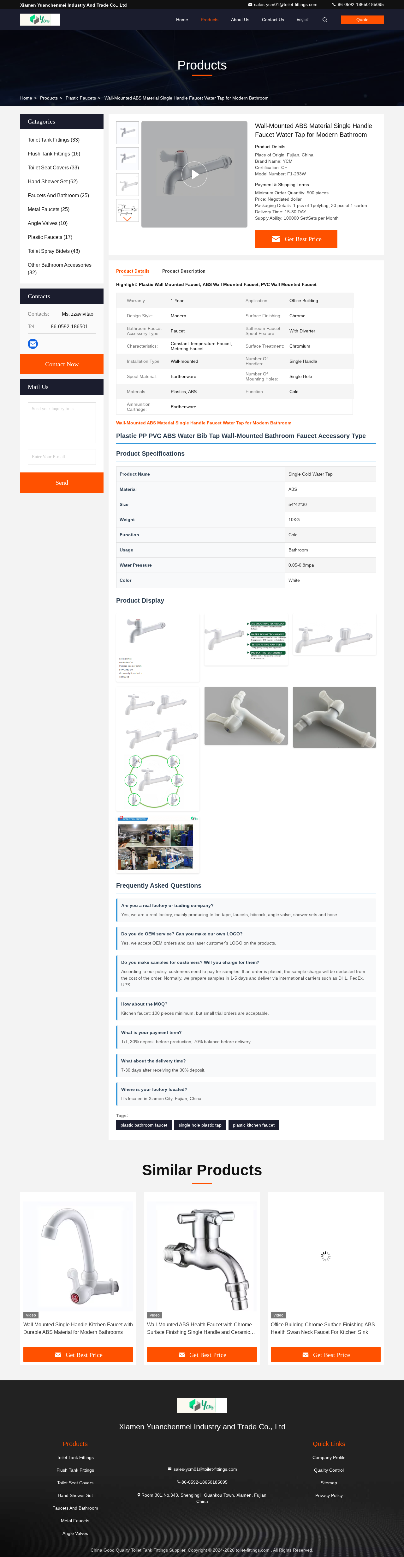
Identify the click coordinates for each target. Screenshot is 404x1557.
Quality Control (329, 1470)
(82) (60, 268)
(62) (53, 181)
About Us (240, 19)
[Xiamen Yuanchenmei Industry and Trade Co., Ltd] (40, 19)
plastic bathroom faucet (144, 1125)
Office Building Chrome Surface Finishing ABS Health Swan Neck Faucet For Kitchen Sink (199, 1328)
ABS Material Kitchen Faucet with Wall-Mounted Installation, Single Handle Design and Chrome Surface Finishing (324, 1329)
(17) (50, 237)
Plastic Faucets (81, 97)
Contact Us (273, 19)
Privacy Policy (329, 1495)
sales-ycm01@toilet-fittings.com (286, 4)
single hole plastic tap (200, 1125)
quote (362, 19)
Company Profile (329, 1457)
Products (209, 19)
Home (182, 19)
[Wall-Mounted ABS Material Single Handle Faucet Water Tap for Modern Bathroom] (194, 174)
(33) (54, 140)
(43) (54, 251)
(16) (54, 153)
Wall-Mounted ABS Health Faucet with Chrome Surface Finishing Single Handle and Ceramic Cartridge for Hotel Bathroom (75, 1329)
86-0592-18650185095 (360, 4)
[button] (127, 219)
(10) (48, 223)
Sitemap (329, 1482)
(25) (58, 195)
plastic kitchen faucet (254, 1125)
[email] (33, 344)
